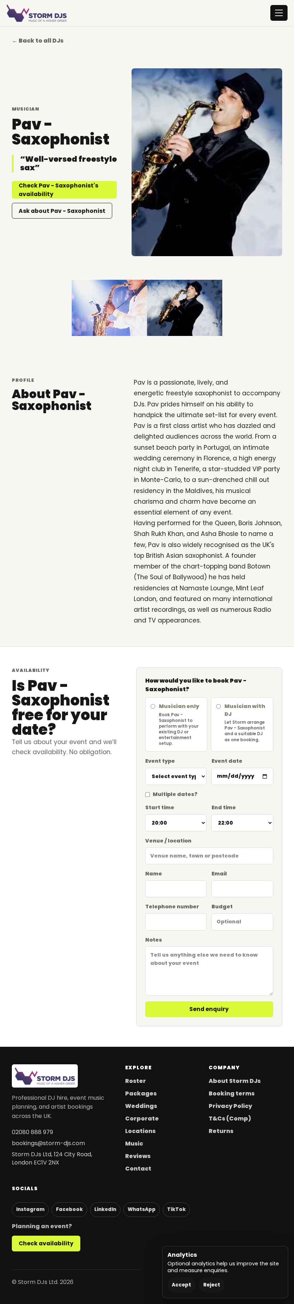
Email (219, 873)
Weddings (141, 1106)
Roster (135, 1081)
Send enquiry (209, 1009)
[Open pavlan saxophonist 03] (109, 308)
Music (134, 1143)
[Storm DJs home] (36, 13)
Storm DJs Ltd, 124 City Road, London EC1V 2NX (52, 1158)
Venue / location (168, 840)
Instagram (30, 1209)
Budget (222, 906)
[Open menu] (279, 13)
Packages (141, 1093)
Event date (227, 761)
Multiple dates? (175, 794)
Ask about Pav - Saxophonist (62, 211)
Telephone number (172, 906)
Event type (160, 761)
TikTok (176, 1209)
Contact (138, 1168)
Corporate (142, 1118)
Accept (181, 1284)
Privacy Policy (230, 1106)
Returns (221, 1131)
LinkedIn (105, 1209)
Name (153, 873)
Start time (159, 807)
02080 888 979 (32, 1132)
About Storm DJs (235, 1081)
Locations (140, 1131)
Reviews (138, 1156)
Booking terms (232, 1093)
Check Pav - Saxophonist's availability (58, 190)
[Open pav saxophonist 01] (184, 308)
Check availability (46, 1243)
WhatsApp (142, 1209)
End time (224, 807)
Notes (153, 939)
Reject (211, 1284)
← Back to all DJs (37, 40)
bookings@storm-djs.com (48, 1143)
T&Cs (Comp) (230, 1118)
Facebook (69, 1209)
